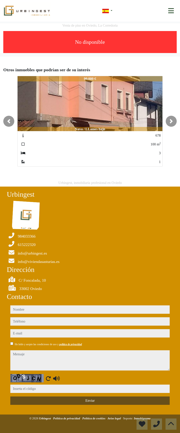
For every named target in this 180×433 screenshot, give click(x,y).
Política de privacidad (67, 418)
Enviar (90, 400)
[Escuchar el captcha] (56, 378)
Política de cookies (94, 418)
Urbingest (45, 418)
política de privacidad (70, 344)
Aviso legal (115, 418)
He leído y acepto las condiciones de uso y (48, 344)
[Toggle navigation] (171, 11)
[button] (8, 121)
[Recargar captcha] (48, 378)
